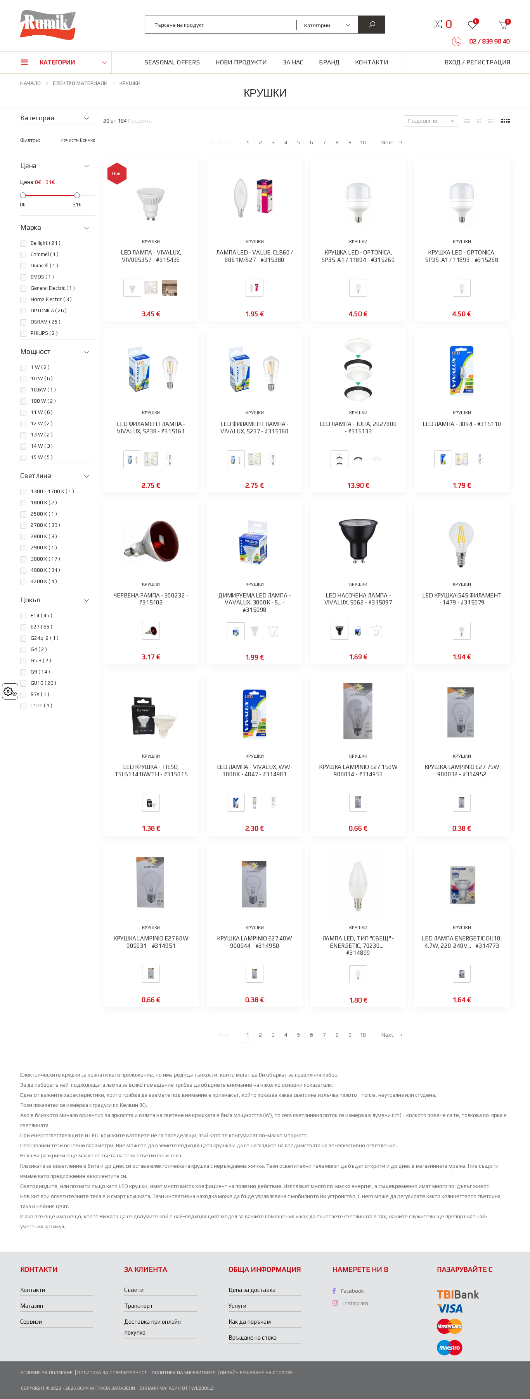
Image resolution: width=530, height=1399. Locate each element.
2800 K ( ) (44, 536)
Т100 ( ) (41, 705)
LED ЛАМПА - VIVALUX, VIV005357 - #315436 (151, 256)
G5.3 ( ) (41, 660)
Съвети (134, 1289)
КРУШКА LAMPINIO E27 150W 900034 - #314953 (358, 770)
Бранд (329, 62)
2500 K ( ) (44, 514)
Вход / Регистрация (477, 62)
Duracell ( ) (44, 265)
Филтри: (30, 140)
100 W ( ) (43, 401)
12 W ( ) (42, 423)
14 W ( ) (42, 446)
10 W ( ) (42, 378)
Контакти (371, 62)
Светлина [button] (35, 476)
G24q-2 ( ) (45, 638)
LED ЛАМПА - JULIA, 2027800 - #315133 (358, 428)
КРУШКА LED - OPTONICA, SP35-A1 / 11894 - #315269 (358, 256)
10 (363, 142)
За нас (293, 62)
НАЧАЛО (30, 83)
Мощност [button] (35, 351)
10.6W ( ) (43, 390)
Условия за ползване (47, 1372)
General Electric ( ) (53, 288)
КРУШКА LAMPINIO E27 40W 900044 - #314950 (254, 942)
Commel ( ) (45, 254)
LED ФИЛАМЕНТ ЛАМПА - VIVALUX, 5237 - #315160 (254, 428)
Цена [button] (28, 166)
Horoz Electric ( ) (51, 299)
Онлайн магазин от (164, 1388)
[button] (448, 24)
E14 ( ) (41, 615)
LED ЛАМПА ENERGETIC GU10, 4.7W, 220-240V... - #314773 (462, 942)
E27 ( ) (41, 627)
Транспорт (138, 1305)
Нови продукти (241, 62)
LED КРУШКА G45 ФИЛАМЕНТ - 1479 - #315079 (462, 599)
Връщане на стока (253, 1337)
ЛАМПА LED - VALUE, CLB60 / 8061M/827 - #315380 (254, 256)
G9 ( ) (40, 672)
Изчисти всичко (78, 140)
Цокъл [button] (30, 600)
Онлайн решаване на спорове (256, 1372)
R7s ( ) (40, 694)
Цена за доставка (252, 1289)
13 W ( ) (42, 435)
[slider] (23, 195)
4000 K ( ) (45, 570)
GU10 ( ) (43, 683)
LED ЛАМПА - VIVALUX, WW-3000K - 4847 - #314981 (255, 770)
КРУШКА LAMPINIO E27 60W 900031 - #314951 (151, 942)
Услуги (237, 1305)
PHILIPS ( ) (44, 333)
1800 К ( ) (44, 503)
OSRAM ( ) (46, 322)
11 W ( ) (42, 412)
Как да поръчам (250, 1321)
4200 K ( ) (44, 581)
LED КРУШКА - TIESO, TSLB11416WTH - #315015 (151, 770)
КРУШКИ (130, 83)
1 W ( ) (40, 367)
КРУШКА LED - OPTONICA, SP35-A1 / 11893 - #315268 (461, 256)
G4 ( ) (39, 649)
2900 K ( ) (44, 548)
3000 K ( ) (45, 559)
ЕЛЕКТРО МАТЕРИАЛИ (80, 83)
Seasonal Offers (172, 62)
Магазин (31, 1305)
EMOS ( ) (42, 277)
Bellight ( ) (46, 243)
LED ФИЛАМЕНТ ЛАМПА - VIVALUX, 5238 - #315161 (151, 428)
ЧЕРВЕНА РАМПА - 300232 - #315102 (151, 599)
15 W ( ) (42, 457)
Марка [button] (30, 227)
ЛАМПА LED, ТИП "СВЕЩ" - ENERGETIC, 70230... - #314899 (358, 945)
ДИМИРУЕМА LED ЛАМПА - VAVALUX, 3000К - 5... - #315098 (254, 602)
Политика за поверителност (112, 1372)
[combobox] (220, 24)
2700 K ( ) (45, 525)
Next (387, 142)
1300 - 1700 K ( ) (52, 491)
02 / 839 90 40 (489, 41)
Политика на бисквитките (183, 1372)
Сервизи (31, 1321)
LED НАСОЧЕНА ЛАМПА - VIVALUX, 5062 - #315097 (358, 599)
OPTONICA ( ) (49, 310)
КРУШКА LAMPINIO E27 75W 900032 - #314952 (462, 770)
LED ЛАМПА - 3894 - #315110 (462, 424)
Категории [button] (57, 62)
